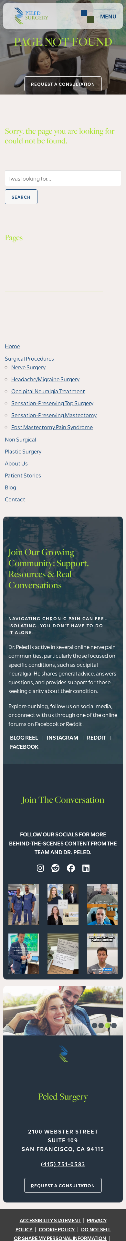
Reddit (97, 737)
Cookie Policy (57, 1229)
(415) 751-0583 (63, 1164)
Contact (15, 499)
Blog (10, 487)
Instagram (63, 737)
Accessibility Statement (50, 1220)
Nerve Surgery (28, 367)
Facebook (24, 746)
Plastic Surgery (23, 451)
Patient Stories (23, 475)
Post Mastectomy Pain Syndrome (52, 427)
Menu (108, 16)
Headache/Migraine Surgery (45, 379)
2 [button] (101, 1027)
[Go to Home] (29, 16)
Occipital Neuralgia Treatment (48, 391)
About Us (16, 463)
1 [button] (94, 1027)
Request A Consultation (63, 84)
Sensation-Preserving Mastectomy (54, 415)
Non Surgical (20, 439)
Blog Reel (24, 737)
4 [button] (114, 1027)
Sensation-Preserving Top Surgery (52, 403)
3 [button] (107, 1027)
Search (21, 197)
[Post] (23, 903)
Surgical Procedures (29, 358)
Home (12, 346)
